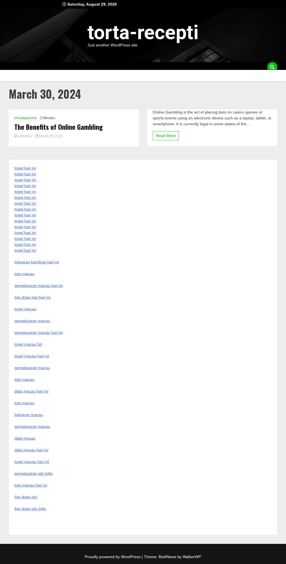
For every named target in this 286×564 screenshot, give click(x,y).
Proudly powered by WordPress (113, 556)
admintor (25, 136)
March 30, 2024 (50, 136)
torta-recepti (143, 32)
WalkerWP (191, 556)
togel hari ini (25, 244)
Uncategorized (25, 118)
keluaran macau (29, 414)
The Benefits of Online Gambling (58, 127)
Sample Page (17, 75)
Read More (166, 135)
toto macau (24, 403)
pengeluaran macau (32, 426)
